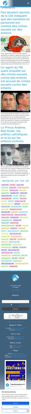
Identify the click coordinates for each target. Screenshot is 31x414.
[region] (15, 402)
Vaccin (5, 190)
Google (22, 247)
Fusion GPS (17, 244)
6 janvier (5, 217)
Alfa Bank (5, 236)
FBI (12, 184)
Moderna (5, 228)
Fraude (14, 228)
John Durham (16, 206)
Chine (5, 187)
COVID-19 (14, 222)
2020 (15, 198)
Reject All (15, 411)
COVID (5, 184)
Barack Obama (16, 236)
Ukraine (5, 193)
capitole (25, 203)
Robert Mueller (13, 250)
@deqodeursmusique (17, 353)
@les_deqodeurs (17, 346)
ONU (16, 252)
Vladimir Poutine (7, 214)
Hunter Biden (6, 198)
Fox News (14, 217)
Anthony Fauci (20, 201)
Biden (23, 190)
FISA (4, 250)
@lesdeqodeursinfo (20, 337)
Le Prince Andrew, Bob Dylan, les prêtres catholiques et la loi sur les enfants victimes (14, 134)
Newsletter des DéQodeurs (16, 305)
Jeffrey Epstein (7, 252)
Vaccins (5, 233)
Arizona (5, 209)
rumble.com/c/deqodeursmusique (17, 355)
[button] (28, 3)
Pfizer (22, 195)
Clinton (5, 266)
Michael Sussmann (8, 225)
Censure (5, 222)
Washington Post (16, 209)
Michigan (13, 266)
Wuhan (23, 198)
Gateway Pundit (20, 214)
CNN (10, 201)
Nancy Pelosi (6, 260)
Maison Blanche (13, 231)
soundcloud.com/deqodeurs (19, 357)
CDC (4, 201)
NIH (4, 231)
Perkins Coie (6, 244)
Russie (20, 184)
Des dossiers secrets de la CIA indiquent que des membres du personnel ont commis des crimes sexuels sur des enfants (15, 23)
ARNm (14, 212)
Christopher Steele (21, 263)
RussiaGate (17, 260)
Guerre (13, 239)
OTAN (25, 225)
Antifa (4, 241)
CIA (15, 195)
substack (17, 220)
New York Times (7, 203)
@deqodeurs (19, 330)
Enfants (22, 228)
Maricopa (24, 217)
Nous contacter (15, 290)
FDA (25, 206)
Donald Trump (23, 187)
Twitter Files (6, 247)
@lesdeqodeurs (19, 338)
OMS (17, 203)
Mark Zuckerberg (8, 263)
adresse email (15, 299)
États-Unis (6, 212)
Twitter (23, 193)
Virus (15, 247)
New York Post (15, 233)
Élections (14, 190)
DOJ (14, 258)
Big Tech (24, 231)
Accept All (15, 403)
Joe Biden (14, 193)
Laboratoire (6, 258)
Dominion (21, 239)
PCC (18, 225)
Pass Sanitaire (7, 220)
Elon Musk (23, 212)
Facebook (6, 206)
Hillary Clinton (7, 195)
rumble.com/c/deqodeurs (18, 328)
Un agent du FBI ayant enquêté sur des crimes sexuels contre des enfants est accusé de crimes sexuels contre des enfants (15, 78)
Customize (15, 407)
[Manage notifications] (27, 411)
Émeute (5, 239)
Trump (12, 187)
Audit (21, 258)
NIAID (24, 255)
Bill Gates (16, 255)
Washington (6, 255)
